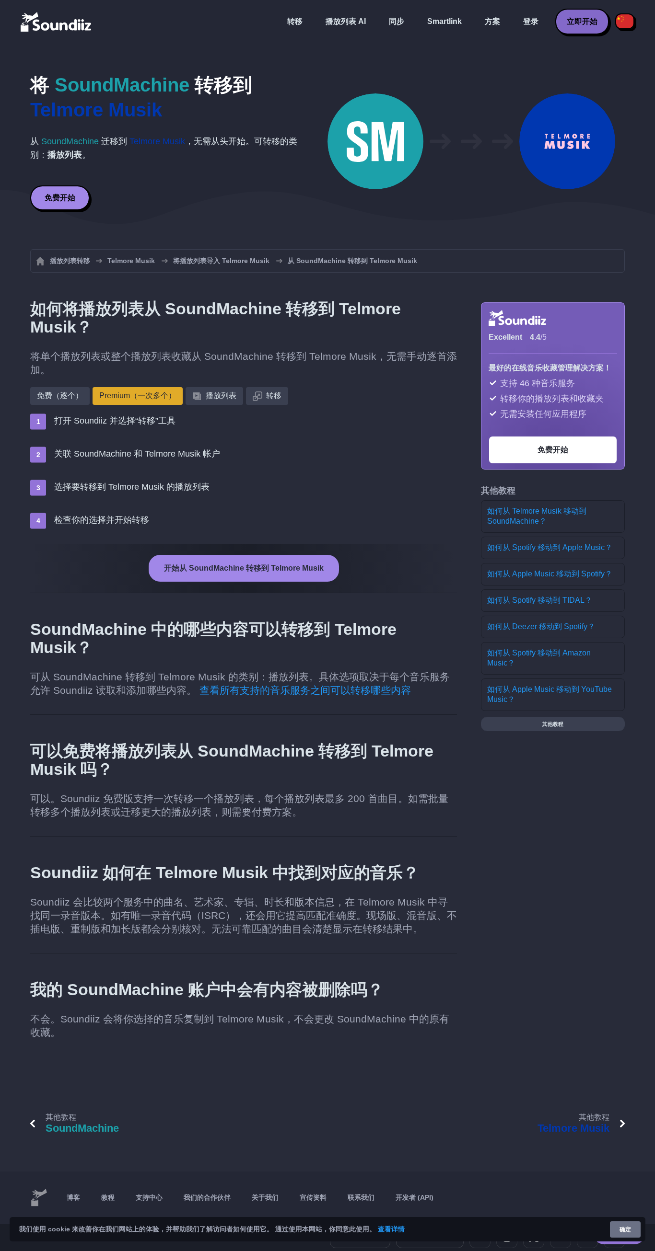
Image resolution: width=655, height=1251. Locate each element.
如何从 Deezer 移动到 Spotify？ (541, 626)
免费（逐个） (60, 395)
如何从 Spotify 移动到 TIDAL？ (539, 600)
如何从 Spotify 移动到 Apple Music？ (549, 547)
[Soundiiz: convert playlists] (38, 1197)
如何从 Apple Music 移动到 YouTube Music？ (549, 694)
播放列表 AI (346, 21)
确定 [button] (625, 1229)
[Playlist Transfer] (57, 21)
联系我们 (361, 1197)
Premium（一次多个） (137, 395)
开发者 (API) (414, 1197)
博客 (73, 1197)
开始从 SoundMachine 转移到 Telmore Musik (244, 568)
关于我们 (265, 1197)
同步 (396, 21)
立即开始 (582, 21)
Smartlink (444, 21)
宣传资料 (313, 1197)
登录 (530, 21)
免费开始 (60, 198)
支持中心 (149, 1197)
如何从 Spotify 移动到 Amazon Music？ (539, 658)
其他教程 (552, 724)
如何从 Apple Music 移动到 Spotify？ (549, 574)
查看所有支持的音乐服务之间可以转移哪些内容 (305, 690)
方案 (492, 21)
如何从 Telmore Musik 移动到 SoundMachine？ (536, 516)
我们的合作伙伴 (207, 1197)
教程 (108, 1197)
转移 (295, 21)
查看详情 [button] (391, 1229)
